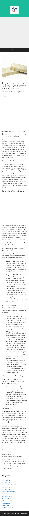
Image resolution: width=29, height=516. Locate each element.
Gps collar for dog (7, 494)
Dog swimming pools (8, 491)
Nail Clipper (5, 505)
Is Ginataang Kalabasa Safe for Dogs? (15, 463)
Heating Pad (6, 498)
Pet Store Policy (6, 508)
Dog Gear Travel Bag (8, 485)
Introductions (6, 503)
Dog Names (5, 489)
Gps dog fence (6, 496)
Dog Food (5, 482)
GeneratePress (23, 513)
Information (7, 454)
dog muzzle (5, 487)
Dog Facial (5, 480)
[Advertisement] (14, 32)
